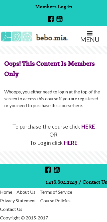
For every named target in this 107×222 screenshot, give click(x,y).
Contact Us (94, 181)
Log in (65, 6)
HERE (88, 126)
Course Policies (55, 200)
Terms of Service (56, 192)
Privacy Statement (18, 200)
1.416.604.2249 (61, 181)
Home (6, 192)
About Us (26, 192)
